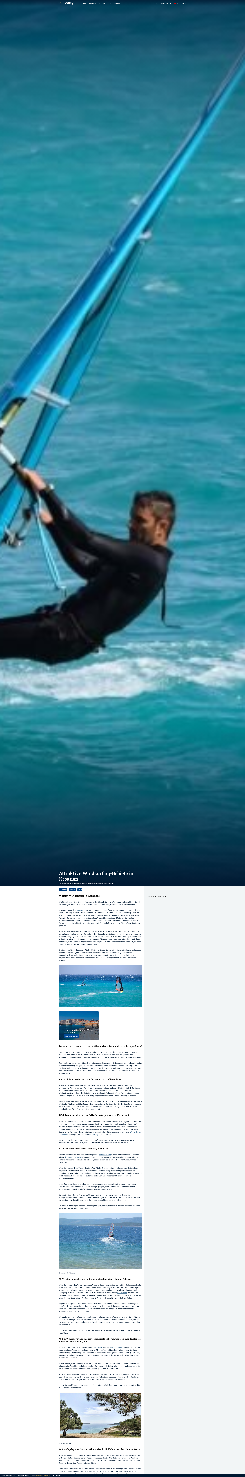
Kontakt (102, 3)
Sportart (80, 910)
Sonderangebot (115, 3)
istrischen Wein (116, 1347)
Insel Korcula (122, 1293)
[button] (176, 3)
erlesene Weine (105, 1155)
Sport (80, 889)
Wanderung (93, 1135)
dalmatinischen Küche (73, 1157)
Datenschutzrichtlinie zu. (43, 1475)
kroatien (72, 889)
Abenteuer (63, 889)
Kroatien (82, 3)
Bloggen (92, 3)
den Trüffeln (97, 1347)
